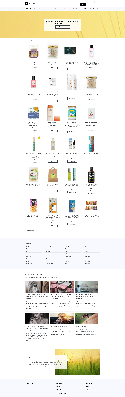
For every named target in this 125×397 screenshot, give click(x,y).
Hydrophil (28, 256)
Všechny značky (59, 383)
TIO (85, 253)
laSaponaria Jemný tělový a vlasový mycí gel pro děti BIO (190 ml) (52, 155)
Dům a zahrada (53, 8)
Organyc (67, 248)
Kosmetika (32, 8)
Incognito (48, 251)
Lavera (28, 251)
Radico (47, 256)
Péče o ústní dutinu (72, 8)
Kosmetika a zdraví (42, 8)
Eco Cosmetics (88, 248)
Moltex (86, 258)
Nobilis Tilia (48, 246)
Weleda (67, 261)
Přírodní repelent (81, 326)
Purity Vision (68, 256)
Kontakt (87, 389)
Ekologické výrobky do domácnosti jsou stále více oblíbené (85, 296)
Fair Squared (68, 258)
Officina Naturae (88, 263)
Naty (47, 253)
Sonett (66, 251)
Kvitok (66, 253)
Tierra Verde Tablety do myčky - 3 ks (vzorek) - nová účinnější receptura (91, 124)
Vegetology (29, 263)
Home (27, 8)
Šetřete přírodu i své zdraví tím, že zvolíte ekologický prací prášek (37, 296)
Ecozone (28, 246)
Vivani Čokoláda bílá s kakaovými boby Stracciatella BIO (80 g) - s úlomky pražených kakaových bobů (53, 218)
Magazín (58, 386)
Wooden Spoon (49, 263)
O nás (87, 386)
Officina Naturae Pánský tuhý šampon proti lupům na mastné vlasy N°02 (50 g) (72, 62)
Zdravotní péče (83, 8)
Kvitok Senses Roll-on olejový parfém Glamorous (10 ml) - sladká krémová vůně (72, 185)
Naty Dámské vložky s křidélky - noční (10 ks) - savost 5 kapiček (34, 124)
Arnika (27, 253)
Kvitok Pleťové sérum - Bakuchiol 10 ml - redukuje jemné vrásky (72, 155)
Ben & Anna (29, 258)
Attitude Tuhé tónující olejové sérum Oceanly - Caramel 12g (52, 124)
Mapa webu (58, 389)
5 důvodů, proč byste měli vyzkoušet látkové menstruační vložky (37, 328)
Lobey (27, 261)
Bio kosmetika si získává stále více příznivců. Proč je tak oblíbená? (61, 296)
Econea (86, 251)
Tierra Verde (87, 261)
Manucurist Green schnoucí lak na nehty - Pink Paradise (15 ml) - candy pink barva (33, 93)
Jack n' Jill (87, 246)
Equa (27, 248)
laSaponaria (87, 256)
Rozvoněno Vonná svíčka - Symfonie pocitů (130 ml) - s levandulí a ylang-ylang (91, 93)
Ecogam (67, 246)
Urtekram (48, 248)
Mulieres (48, 258)
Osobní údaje (89, 383)
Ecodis (47, 261)
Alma (66, 263)
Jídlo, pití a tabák (94, 8)
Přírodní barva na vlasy (59, 326)
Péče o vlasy (62, 8)
